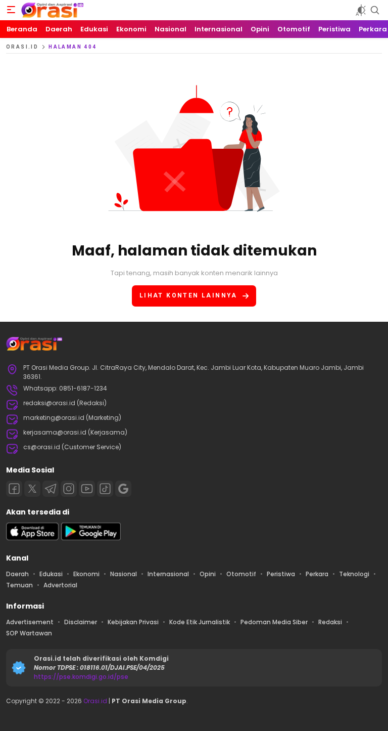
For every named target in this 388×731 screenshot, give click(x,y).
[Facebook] (14, 489)
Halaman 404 (72, 47)
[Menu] (11, 10)
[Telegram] (50, 489)
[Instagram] (69, 489)
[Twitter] (32, 489)
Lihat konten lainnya (188, 295)
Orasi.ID (22, 47)
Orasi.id (94, 701)
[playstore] (91, 538)
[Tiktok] (105, 489)
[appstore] (32, 538)
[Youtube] (87, 489)
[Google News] (123, 489)
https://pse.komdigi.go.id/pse (81, 676)
